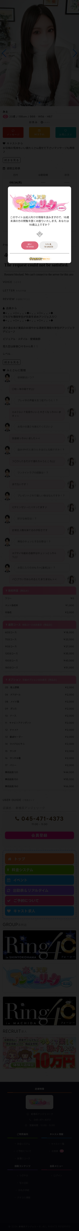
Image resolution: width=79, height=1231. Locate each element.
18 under (48, 245)
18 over (30, 245)
